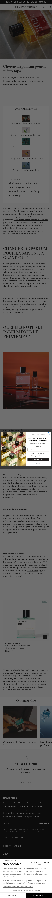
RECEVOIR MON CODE (38, 459)
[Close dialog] (49, 433)
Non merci (38, 463)
